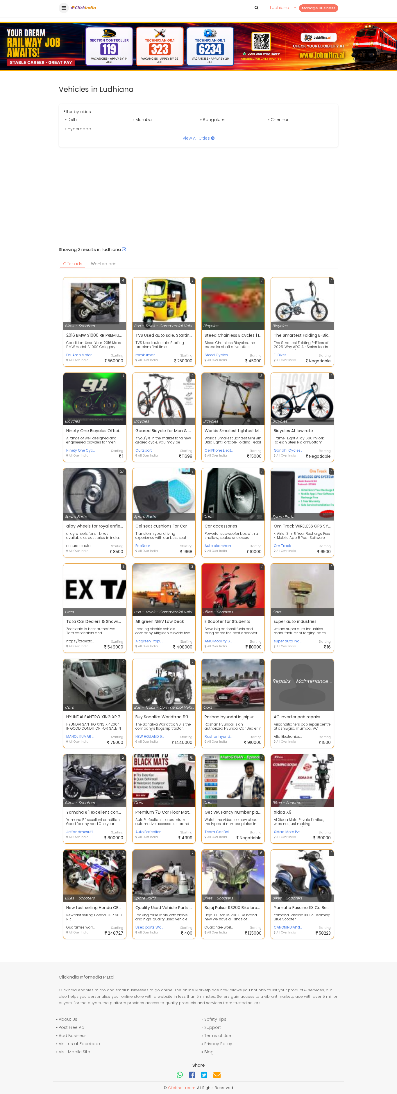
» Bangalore (212, 119)
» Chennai (278, 119)
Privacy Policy (218, 1044)
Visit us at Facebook (80, 1044)
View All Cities (197, 138)
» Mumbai (143, 119)
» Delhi (71, 119)
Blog (209, 1052)
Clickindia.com (181, 1088)
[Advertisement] (198, 197)
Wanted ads (104, 264)
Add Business (73, 1035)
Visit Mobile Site (74, 1052)
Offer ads (72, 264)
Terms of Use (217, 1035)
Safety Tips (215, 1019)
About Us (68, 1019)
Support (212, 1027)
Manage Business (318, 8)
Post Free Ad (71, 1027)
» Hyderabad (78, 129)
